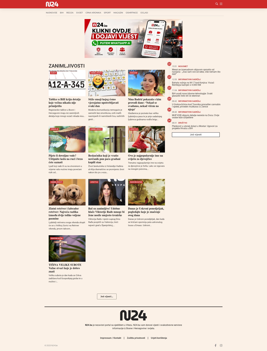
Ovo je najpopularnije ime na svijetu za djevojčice (145, 157)
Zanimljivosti (96, 73)
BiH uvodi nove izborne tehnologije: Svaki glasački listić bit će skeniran (192, 94)
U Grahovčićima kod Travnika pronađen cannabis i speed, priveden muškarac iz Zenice (196, 105)
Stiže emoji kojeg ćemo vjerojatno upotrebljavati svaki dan (103, 102)
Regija (69, 12)
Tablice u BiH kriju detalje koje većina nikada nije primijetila (65, 102)
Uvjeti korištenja (159, 338)
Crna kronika (93, 12)
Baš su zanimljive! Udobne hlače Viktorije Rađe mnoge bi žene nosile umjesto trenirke (106, 211)
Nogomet (183, 66)
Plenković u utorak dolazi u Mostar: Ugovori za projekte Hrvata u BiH (194, 127)
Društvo (182, 123)
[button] (107, 296)
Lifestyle (134, 129)
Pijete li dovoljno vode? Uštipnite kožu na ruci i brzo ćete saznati (66, 158)
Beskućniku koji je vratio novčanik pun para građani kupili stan (104, 158)
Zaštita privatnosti (136, 338)
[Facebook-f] (215, 345)
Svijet (79, 12)
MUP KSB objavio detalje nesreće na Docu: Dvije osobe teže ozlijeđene (195, 116)
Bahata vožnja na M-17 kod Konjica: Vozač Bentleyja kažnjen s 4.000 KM (193, 83)
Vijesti (53, 73)
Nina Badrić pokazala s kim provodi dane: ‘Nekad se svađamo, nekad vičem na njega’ (144, 104)
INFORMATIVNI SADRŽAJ (189, 79)
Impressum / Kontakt (110, 338)
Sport (107, 12)
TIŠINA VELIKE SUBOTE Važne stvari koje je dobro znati (65, 268)
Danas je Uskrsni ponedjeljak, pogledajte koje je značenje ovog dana (146, 211)
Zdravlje (54, 129)
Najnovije (51, 12)
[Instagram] (221, 345)
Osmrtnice (132, 12)
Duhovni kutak (136, 182)
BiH (62, 12)
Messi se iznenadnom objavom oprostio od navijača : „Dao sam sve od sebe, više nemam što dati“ (196, 71)
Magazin (118, 12)
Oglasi (144, 12)
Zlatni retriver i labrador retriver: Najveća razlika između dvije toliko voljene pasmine (65, 213)
